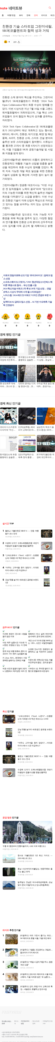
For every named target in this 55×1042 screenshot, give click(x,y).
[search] (50, 7)
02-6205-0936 (8, 1035)
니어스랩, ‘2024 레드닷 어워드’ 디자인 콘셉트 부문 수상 (27, 297)
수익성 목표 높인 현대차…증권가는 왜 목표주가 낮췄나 (45, 385)
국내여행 (8, 537)
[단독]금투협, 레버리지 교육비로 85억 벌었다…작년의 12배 (26, 429)
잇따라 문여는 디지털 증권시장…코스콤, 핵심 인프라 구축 (26, 385)
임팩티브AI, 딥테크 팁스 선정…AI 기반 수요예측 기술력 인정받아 (27, 303)
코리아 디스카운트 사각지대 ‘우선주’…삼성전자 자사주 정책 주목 (8, 429)
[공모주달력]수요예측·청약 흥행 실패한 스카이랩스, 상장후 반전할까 (26, 456)
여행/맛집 (11, 15)
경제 (36, 15)
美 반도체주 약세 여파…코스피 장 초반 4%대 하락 (8, 385)
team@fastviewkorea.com (36, 1035)
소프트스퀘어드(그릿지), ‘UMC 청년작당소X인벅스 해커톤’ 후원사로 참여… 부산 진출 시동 (27, 284)
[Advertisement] (27, 253)
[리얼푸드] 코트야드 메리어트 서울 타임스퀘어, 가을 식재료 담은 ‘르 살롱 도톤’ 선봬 (36, 975)
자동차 (7, 561)
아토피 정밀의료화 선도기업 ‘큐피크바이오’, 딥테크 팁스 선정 (28, 277)
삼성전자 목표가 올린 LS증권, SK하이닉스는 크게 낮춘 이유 (45, 429)
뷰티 (21, 15)
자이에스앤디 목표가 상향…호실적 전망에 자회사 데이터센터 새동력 (45, 359)
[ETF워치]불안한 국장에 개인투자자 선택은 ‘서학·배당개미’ (8, 359)
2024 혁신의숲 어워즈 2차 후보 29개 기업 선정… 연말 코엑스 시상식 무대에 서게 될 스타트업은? (27, 290)
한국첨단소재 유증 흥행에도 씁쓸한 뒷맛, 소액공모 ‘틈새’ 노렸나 (26, 359)
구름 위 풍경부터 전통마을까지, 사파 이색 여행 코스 (24, 844)
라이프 (44, 15)
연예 (28, 15)
